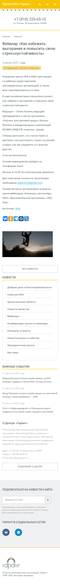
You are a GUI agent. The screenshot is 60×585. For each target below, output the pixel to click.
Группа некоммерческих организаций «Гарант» (26, 573)
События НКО (15, 294)
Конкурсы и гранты (19, 330)
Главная (6, 36)
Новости (9, 277)
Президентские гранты (21, 345)
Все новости (30, 269)
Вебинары (13, 316)
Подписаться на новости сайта (27, 489)
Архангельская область (21, 301)
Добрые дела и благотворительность (29, 287)
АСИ (17, 208)
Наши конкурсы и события (23, 338)
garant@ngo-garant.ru (18, 458)
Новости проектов (18, 309)
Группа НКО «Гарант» (16, 4)
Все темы (12, 352)
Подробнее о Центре (30, 466)
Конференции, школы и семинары (22, 68)
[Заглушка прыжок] (27, 244)
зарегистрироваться (30, 182)
